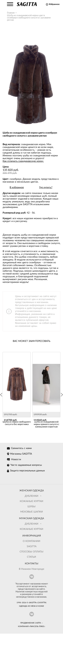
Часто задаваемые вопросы (26, 465)
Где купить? (45, 187)
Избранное (54, 4)
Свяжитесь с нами (21, 448)
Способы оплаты (31, 551)
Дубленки (31, 496)
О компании (31, 541)
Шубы (31, 506)
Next (61, 394)
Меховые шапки (31, 512)
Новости (16, 459)
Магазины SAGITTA (21, 454)
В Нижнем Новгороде (31, 569)
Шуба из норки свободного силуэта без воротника (17, 423)
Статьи (31, 557)
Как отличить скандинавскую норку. (23, 161)
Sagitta (31, 546)
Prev (1, 394)
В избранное (17, 187)
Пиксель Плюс (37, 626)
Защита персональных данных (27, 470)
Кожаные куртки (31, 501)
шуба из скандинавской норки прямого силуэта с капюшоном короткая (46, 424)
